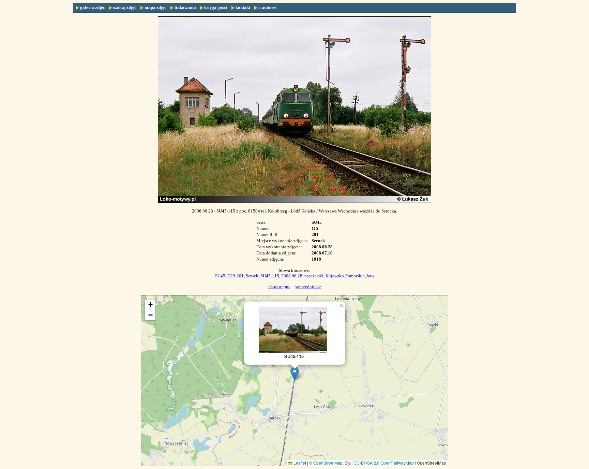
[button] (294, 374)
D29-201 (235, 275)
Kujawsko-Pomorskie (345, 275)
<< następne (279, 286)
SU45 (220, 275)
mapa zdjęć (155, 7)
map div (297, 380)
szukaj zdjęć (124, 7)
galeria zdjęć (92, 7)
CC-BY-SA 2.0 (366, 463)
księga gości (215, 7)
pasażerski (313, 275)
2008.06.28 (291, 275)
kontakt (243, 7)
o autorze (267, 7)
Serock (252, 275)
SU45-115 (269, 275)
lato (370, 275)
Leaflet (299, 463)
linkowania (185, 7)
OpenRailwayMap (397, 463)
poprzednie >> (307, 286)
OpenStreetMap (328, 463)
